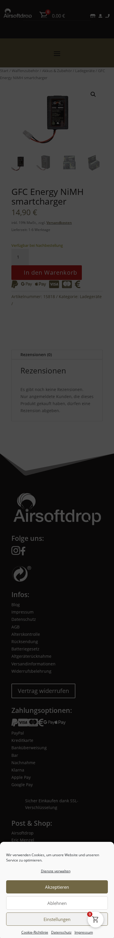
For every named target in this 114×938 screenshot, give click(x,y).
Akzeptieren (57, 884)
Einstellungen (57, 917)
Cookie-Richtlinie (34, 929)
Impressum (84, 929)
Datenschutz (61, 929)
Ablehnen (57, 900)
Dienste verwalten (55, 868)
